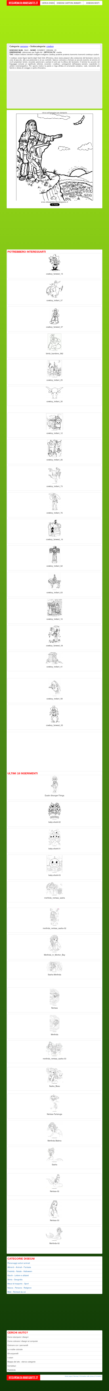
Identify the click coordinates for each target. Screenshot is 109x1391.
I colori (10, 1357)
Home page (68, 1376)
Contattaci (11, 1365)
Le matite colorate (15, 1349)
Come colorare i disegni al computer (22, 1341)
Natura (10, 1287)
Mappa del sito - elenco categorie (21, 1361)
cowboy (50, 46)
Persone (18, 1287)
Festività (10, 1271)
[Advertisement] (58, 24)
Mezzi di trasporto (14, 1283)
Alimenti (10, 1267)
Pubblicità (11, 1370)
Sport (26, 1283)
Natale (19, 1271)
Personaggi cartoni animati (18, 1263)
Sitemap (75, 1376)
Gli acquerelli (12, 1353)
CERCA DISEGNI (48, 3)
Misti (9, 1291)
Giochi (10, 1275)
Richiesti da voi (19, 1291)
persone (24, 46)
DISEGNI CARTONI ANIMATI (69, 3)
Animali (19, 1267)
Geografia (18, 1279)
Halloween (27, 1271)
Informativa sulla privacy (86, 1376)
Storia (9, 1279)
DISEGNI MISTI (92, 3)
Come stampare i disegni (17, 1337)
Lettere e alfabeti (21, 1275)
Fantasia (27, 1267)
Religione (28, 1287)
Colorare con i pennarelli (17, 1345)
